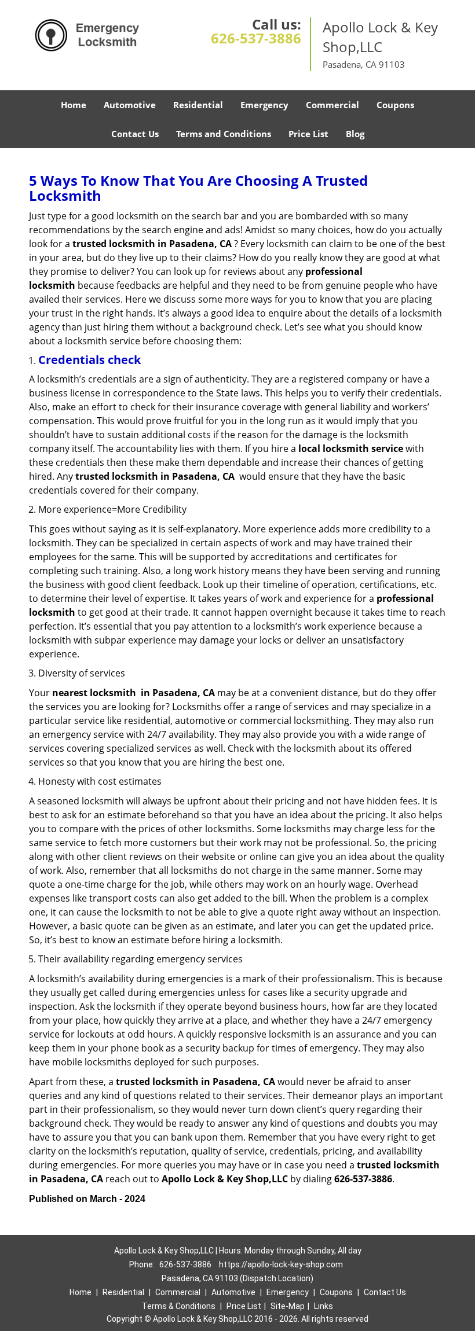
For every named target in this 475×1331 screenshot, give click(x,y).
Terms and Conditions (223, 133)
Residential (198, 105)
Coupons (395, 105)
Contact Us (135, 133)
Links (323, 1306)
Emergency (264, 105)
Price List (308, 133)
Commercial (332, 105)
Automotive (130, 105)
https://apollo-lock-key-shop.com (281, 1264)
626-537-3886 (256, 37)
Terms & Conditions (178, 1306)
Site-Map (288, 1306)
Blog (355, 133)
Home (73, 105)
